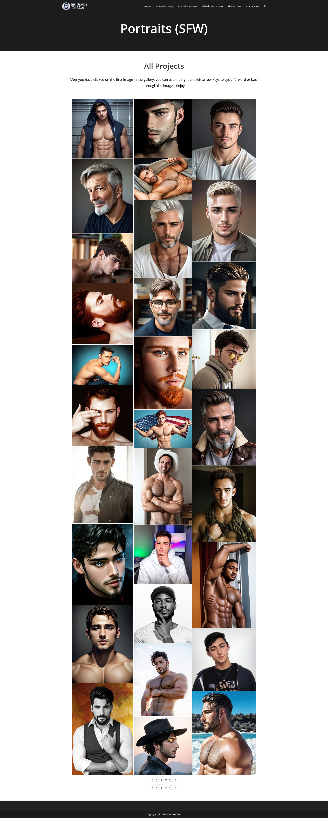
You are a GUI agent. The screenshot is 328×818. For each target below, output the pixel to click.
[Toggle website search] (265, 6)
